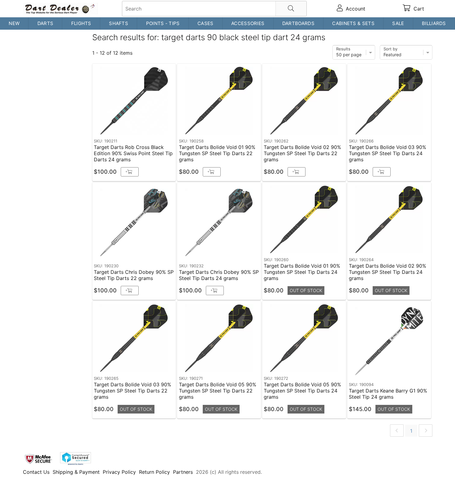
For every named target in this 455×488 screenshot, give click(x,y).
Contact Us (36, 472)
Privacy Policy (119, 472)
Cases (205, 23)
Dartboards (298, 23)
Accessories (247, 23)
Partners (183, 472)
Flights (81, 23)
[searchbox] (214, 8)
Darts (45, 23)
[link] (397, 430)
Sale (398, 23)
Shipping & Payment (76, 472)
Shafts (118, 23)
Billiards (434, 23)
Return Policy (154, 472)
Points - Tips (163, 23)
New (14, 23)
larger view (157, 126)
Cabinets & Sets (353, 23)
